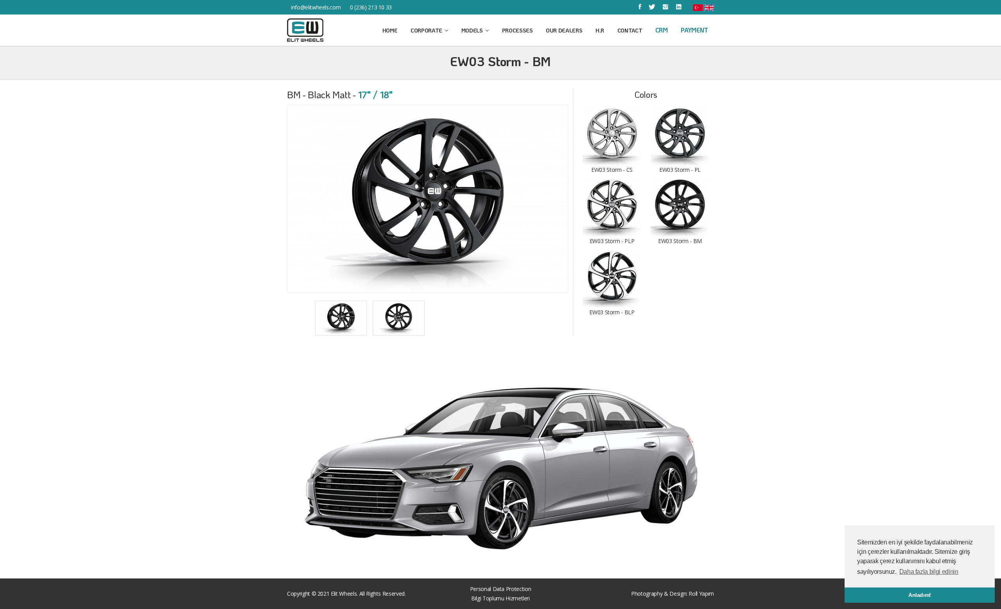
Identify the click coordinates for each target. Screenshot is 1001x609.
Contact (629, 30)
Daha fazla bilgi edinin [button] (928, 571)
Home (390, 30)
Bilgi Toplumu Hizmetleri (500, 598)
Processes (517, 30)
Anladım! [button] (919, 595)
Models (472, 30)
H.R (600, 30)
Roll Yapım (701, 593)
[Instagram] (665, 6)
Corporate (427, 30)
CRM (661, 30)
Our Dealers (564, 30)
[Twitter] (652, 6)
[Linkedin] (679, 6)
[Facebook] (640, 6)
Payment (694, 30)
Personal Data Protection (500, 589)
